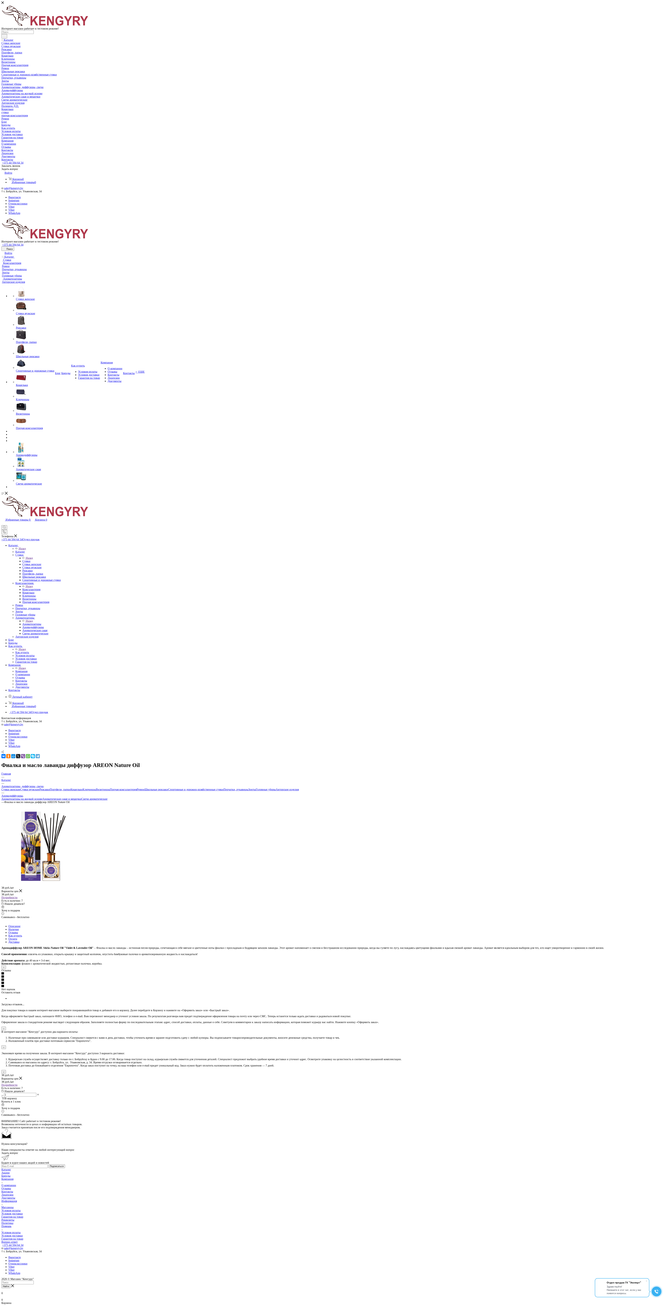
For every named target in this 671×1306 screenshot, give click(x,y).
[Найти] (4, 36)
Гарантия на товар (12, 1216)
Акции (5, 1172)
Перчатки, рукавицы (235, 789)
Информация (9, 1201)
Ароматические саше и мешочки (61, 798)
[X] (18, 756)
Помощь (6, 1226)
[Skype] (33, 756)
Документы (8, 1197)
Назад (22, 548)
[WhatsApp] (28, 756)
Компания (21, 671)
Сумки (26, 561)
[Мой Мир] (13, 756)
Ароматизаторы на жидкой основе (21, 798)
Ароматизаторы (31, 624)
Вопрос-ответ (9, 1241)
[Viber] (23, 756)
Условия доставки (12, 1213)
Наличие (13, 929)
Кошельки (77, 789)
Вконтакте (14, 197)
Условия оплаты (11, 1210)
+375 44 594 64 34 (12, 162)
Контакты (7, 1191)
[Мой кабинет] (3, 523)
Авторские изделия (287, 789)
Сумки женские (10, 789)
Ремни (141, 789)
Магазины (7, 1207)
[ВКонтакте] (3, 756)
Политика (7, 1223)
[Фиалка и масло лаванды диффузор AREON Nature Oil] (40, 884)
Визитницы (103, 789)
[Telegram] (38, 756)
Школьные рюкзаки (156, 789)
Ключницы (89, 789)
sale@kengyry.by (13, 188)
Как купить (22, 652)
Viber (11, 206)
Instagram (13, 200)
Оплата (12, 938)
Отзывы (13, 932)
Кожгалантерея (31, 589)
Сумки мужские (29, 789)
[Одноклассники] (8, 756)
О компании (8, 1185)
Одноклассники (17, 203)
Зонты (252, 789)
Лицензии (7, 1194)
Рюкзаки (44, 789)
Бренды (5, 1175)
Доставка (13, 941)
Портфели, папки (60, 789)
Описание (14, 926)
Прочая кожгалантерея (123, 789)
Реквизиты (7, 1219)
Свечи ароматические (94, 798)
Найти (6, 1286)
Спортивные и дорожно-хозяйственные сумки (195, 789)
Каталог (20, 551)
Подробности (9, 897)
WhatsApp (14, 213)
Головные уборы (266, 789)
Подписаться (57, 1166)
